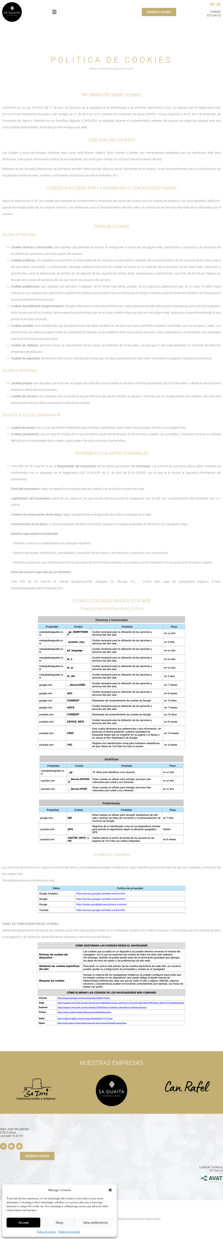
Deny (59, 1222)
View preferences (95, 1222)
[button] (110, 1190)
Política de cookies (46, 1231)
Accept (24, 1222)
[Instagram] (3, 1146)
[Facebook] (11, 1146)
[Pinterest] (19, 1146)
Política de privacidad (69, 1231)
